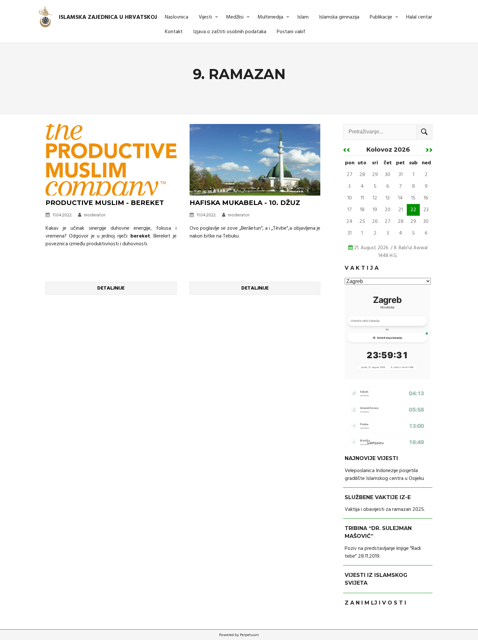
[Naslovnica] (46, 17)
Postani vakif (291, 32)
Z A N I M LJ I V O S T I (375, 603)
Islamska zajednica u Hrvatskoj (108, 17)
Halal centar (419, 17)
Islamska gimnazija (339, 17)
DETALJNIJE (111, 288)
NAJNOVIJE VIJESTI (371, 458)
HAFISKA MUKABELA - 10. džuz (245, 203)
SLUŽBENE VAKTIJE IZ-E (378, 497)
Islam (303, 17)
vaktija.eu (375, 443)
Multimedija (270, 17)
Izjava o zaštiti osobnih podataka (229, 32)
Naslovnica (176, 17)
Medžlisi (235, 17)
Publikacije (381, 17)
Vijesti (205, 17)
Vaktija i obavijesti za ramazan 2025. (385, 509)
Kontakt (174, 32)
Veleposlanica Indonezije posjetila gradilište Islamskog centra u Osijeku (384, 475)
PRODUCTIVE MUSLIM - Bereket (105, 203)
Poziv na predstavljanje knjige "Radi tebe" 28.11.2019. (383, 552)
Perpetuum (249, 635)
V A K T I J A (361, 268)
